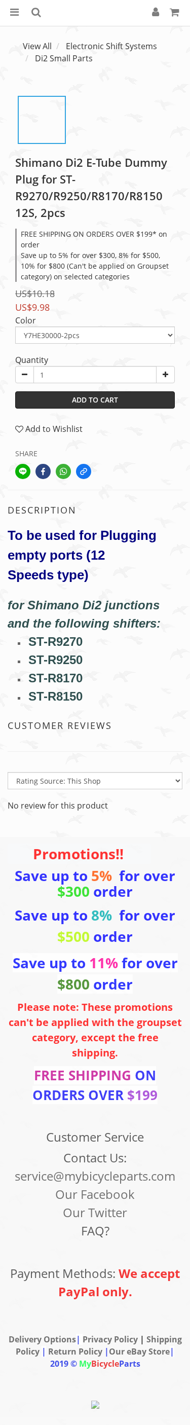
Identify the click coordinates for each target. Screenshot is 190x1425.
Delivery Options (42, 1339)
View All (37, 46)
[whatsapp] (63, 471)
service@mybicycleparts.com (95, 1175)
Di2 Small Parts (64, 58)
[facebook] (43, 471)
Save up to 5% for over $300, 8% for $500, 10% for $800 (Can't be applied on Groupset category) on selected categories (95, 265)
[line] (22, 471)
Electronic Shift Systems (111, 46)
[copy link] (83, 471)
